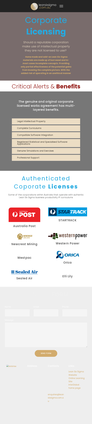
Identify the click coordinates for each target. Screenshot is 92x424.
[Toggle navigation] (61, 6)
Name (8, 306)
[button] (46, 121)
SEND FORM (46, 353)
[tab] (46, 121)
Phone (65, 306)
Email (36, 306)
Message (9, 320)
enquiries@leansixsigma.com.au (56, 397)
